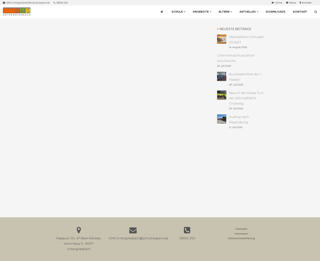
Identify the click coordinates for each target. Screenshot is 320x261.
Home (278, 2)
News (292, 2)
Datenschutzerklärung (241, 238)
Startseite (241, 228)
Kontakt (306, 2)
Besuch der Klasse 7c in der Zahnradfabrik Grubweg (246, 98)
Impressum (241, 233)
